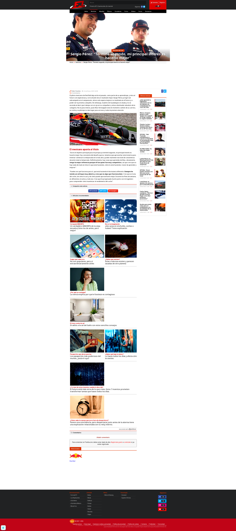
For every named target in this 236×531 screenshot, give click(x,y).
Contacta (144, 524)
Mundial (101, 11)
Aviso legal (87, 524)
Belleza (90, 500)
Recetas (90, 511)
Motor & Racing (109, 495)
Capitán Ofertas (126, 498)
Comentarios (76, 93)
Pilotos (109, 11)
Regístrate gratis (117, 442)
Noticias (93, 11)
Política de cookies (133, 524)
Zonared (123, 495)
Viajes (89, 514)
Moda (89, 498)
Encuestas (148, 11)
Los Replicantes (75, 498)
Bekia (89, 495)
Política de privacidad (119, 524)
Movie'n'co (74, 506)
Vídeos (133, 11)
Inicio (86, 11)
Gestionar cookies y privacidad (102, 524)
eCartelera (74, 500)
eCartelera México (76, 503)
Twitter (104, 191)
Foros (140, 11)
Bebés (89, 506)
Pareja (89, 503)
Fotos (126, 11)
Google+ (114, 191)
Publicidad (152, 524)
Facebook (94, 191)
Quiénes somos (77, 524)
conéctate (127, 442)
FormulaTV (74, 495)
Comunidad (161, 524)
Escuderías (118, 11)
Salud (89, 509)
